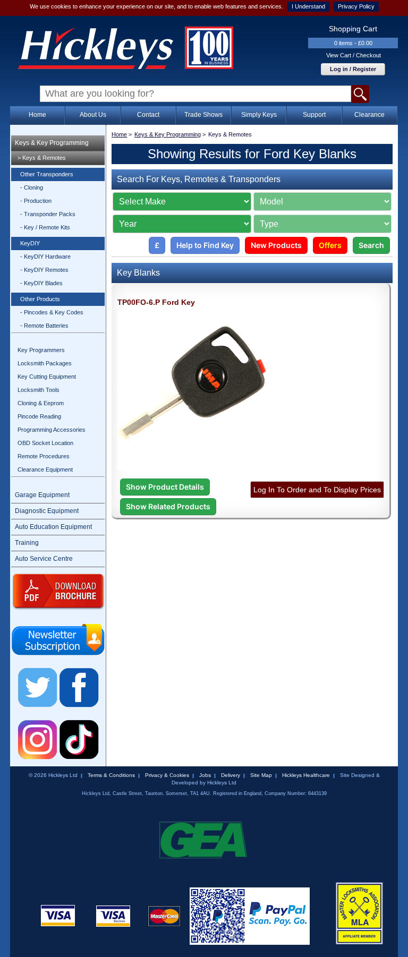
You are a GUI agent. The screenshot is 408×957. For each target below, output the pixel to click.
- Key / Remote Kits (45, 227)
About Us (93, 114)
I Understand (308, 6)
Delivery (230, 775)
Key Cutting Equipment (47, 376)
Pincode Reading (39, 416)
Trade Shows (203, 114)
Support (314, 114)
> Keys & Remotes (42, 158)
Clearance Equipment (45, 469)
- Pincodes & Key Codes (51, 312)
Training (27, 542)
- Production (36, 201)
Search (371, 245)
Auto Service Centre (44, 558)
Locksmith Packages (45, 363)
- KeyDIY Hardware (45, 256)
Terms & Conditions (111, 775)
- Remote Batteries (44, 325)
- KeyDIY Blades (41, 283)
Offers (330, 245)
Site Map (261, 775)
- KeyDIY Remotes (44, 270)
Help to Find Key (205, 245)
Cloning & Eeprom (41, 403)
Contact (148, 114)
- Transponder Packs (47, 214)
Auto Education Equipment (53, 527)
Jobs (205, 775)
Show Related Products (168, 506)
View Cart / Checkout (353, 55)
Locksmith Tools (39, 390)
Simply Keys (259, 114)
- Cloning (31, 187)
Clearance (369, 114)
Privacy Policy (356, 6)
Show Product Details (165, 486)
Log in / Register (353, 69)
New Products (276, 245)
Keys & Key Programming (52, 143)
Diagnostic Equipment (47, 511)
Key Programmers (41, 350)
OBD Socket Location (45, 443)
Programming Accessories (52, 429)
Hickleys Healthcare (306, 775)
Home (37, 114)
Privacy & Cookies (167, 775)
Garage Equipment (42, 495)
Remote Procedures (44, 456)
